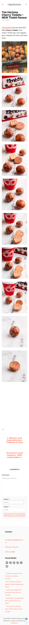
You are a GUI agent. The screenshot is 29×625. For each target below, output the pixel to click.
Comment (5, 475)
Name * (7, 499)
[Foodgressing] (14, 4)
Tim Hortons (7, 28)
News (3, 429)
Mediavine (14, 623)
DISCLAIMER (10, 552)
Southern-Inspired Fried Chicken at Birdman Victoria (13, 576)
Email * (6, 507)
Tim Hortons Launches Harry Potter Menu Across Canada (13, 608)
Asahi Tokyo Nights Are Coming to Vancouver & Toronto (13, 592)
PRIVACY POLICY (11, 547)
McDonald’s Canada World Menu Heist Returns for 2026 (14, 600)
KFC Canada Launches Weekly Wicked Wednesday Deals (14, 584)
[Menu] (2, 4)
